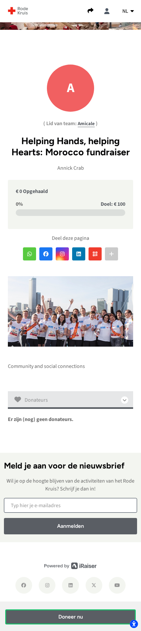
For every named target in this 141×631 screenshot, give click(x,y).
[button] (29, 253)
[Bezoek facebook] (23, 585)
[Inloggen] (107, 11)
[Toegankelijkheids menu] (134, 624)
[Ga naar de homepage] (18, 10)
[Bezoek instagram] (47, 585)
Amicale (86, 123)
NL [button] (125, 11)
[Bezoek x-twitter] (94, 585)
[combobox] (128, 11)
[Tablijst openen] (70, 400)
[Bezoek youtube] (117, 585)
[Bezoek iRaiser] (70, 565)
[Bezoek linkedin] (70, 585)
